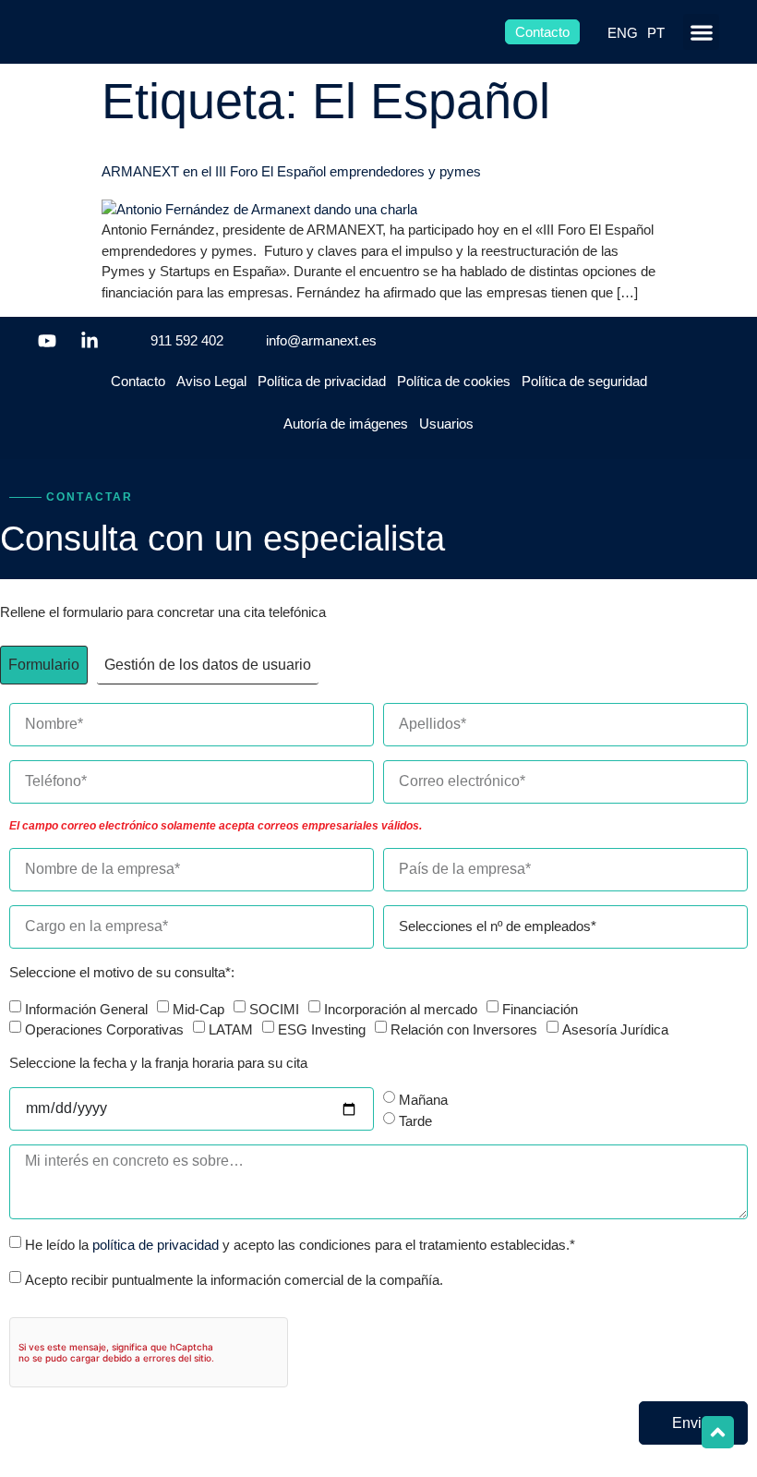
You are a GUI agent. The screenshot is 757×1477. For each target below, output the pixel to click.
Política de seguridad (584, 381)
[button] (701, 32)
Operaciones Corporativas (104, 1029)
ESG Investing (322, 1029)
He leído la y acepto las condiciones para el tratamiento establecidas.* (300, 1245)
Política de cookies (454, 381)
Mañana (423, 1100)
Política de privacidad (322, 381)
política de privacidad (155, 1245)
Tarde (415, 1120)
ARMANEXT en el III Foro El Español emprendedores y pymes (291, 171)
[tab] (44, 665)
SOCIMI (274, 1008)
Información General (86, 1008)
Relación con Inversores (464, 1029)
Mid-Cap (198, 1008)
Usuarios (446, 423)
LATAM (231, 1029)
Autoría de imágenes (345, 423)
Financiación (540, 1008)
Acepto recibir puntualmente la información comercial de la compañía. (234, 1279)
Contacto (138, 381)
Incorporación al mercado (400, 1008)
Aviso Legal (211, 381)
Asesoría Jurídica (615, 1029)
